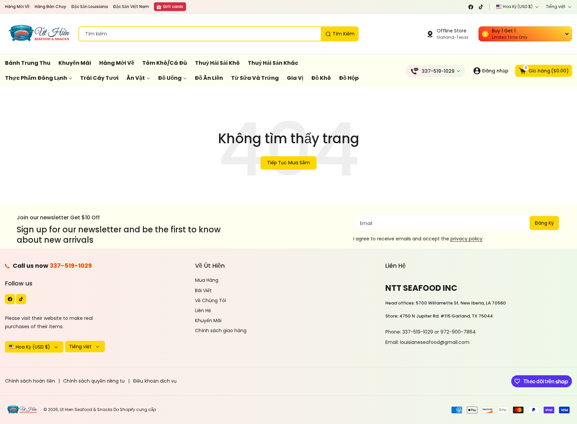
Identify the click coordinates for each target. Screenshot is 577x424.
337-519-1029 (71, 265)
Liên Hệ (203, 310)
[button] (543, 71)
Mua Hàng (206, 280)
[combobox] (218, 33)
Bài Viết (203, 290)
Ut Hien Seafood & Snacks (86, 409)
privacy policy (466, 238)
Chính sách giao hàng (220, 330)
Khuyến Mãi (208, 320)
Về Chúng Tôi (210, 300)
